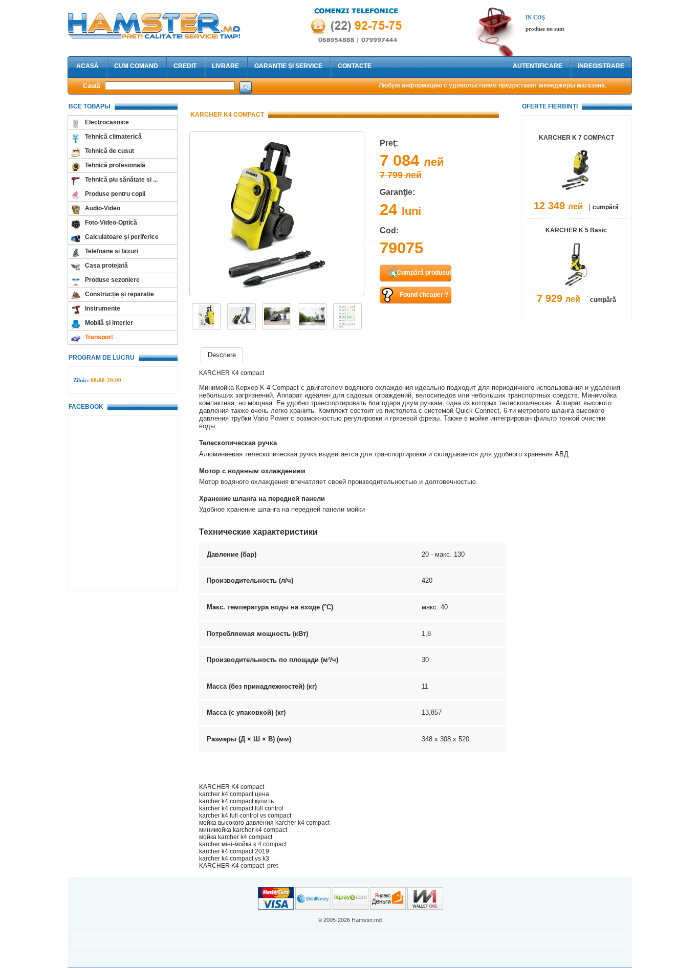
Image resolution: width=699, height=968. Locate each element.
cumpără (606, 207)
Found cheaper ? (424, 294)
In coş (535, 17)
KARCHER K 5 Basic (576, 230)
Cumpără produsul (424, 272)
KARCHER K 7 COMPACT (576, 137)
